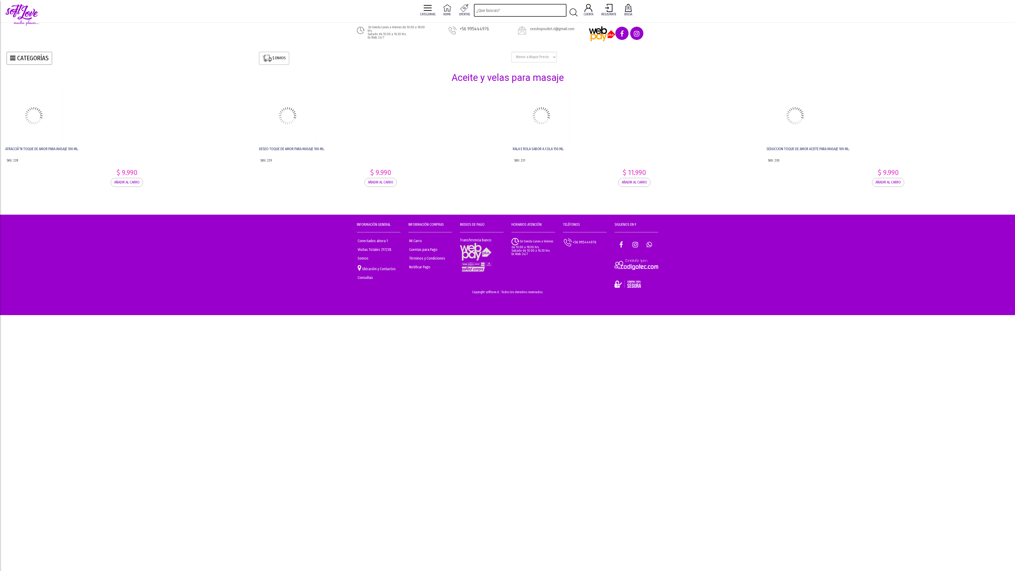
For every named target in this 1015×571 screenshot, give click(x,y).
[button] (622, 33)
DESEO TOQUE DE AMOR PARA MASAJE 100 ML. (292, 149)
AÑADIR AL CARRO (127, 122)
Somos (363, 258)
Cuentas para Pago (423, 249)
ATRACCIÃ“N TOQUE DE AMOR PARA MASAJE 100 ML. (42, 149)
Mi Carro (415, 241)
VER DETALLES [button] (127, 107)
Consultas (365, 277)
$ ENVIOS (279, 58)
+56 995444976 (584, 242)
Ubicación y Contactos (378, 269)
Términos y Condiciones (427, 258)
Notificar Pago (419, 267)
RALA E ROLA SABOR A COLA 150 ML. (538, 149)
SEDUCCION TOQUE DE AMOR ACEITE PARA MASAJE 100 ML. (808, 149)
